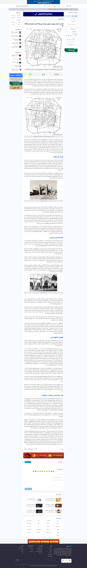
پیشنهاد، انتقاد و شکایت (39, 551)
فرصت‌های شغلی (49, 554)
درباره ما (51, 549)
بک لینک (22, 551)
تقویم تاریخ (70, 9)
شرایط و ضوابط (40, 549)
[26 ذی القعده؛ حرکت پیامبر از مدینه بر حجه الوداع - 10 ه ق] (34, 505)
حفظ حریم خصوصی (39, 548)
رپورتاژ (22, 549)
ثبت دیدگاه (28, 462)
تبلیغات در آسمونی (20, 548)
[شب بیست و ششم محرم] (34, 499)
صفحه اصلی (31, 548)
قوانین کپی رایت (50, 556)
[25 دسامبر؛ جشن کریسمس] (34, 511)
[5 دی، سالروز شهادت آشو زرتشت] (53, 511)
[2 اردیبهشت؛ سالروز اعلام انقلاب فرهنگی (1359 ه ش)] (53, 505)
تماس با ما (50, 548)
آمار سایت (50, 551)
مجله (32, 549)
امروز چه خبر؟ (31, 551)
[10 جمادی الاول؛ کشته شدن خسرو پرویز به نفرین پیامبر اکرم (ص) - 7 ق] (53, 499)
